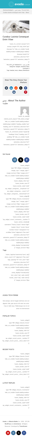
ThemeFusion (23, 426)
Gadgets (18, 67)
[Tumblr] (6, 88)
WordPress (8, 424)
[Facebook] (26, 88)
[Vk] (14, 92)
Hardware (23, 67)
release (20, 70)
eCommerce (17, 424)
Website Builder (13, 422)
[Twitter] (21, 88)
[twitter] (20, 159)
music (16, 70)
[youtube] (8, 433)
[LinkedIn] (11, 88)
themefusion (26, 70)
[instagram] (14, 159)
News (27, 67)
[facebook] (26, 159)
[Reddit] (16, 88)
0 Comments (26, 69)
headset (12, 70)
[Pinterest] (26, 92)
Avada (4, 422)
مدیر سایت (25, 65)
